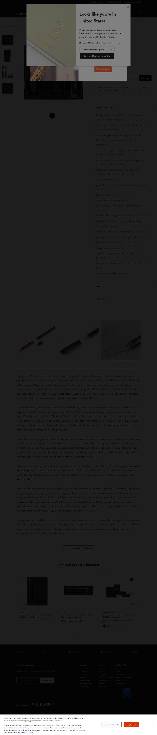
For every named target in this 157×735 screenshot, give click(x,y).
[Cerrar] (153, 724)
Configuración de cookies (111, 724)
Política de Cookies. (28, 732)
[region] (78, 724)
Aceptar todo (131, 724)
